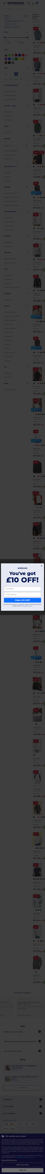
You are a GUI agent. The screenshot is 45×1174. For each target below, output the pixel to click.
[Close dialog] (41, 565)
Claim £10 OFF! (22, 600)
